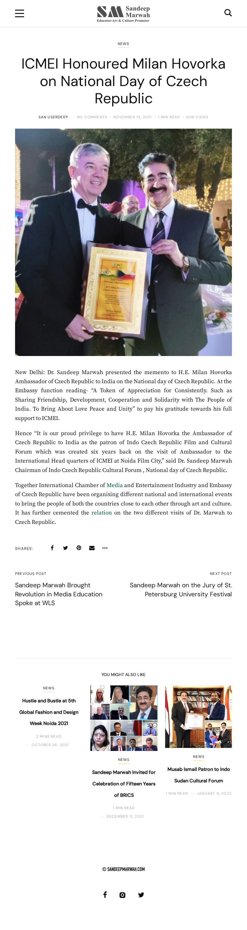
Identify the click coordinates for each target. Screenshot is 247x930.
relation (102, 512)
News (124, 43)
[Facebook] (52, 548)
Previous (29, 752)
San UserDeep (53, 117)
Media (115, 485)
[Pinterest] (78, 548)
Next (217, 752)
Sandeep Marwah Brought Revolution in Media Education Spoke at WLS (58, 594)
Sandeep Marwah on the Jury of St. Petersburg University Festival (181, 589)
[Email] (92, 548)
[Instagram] (122, 894)
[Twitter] (65, 548)
